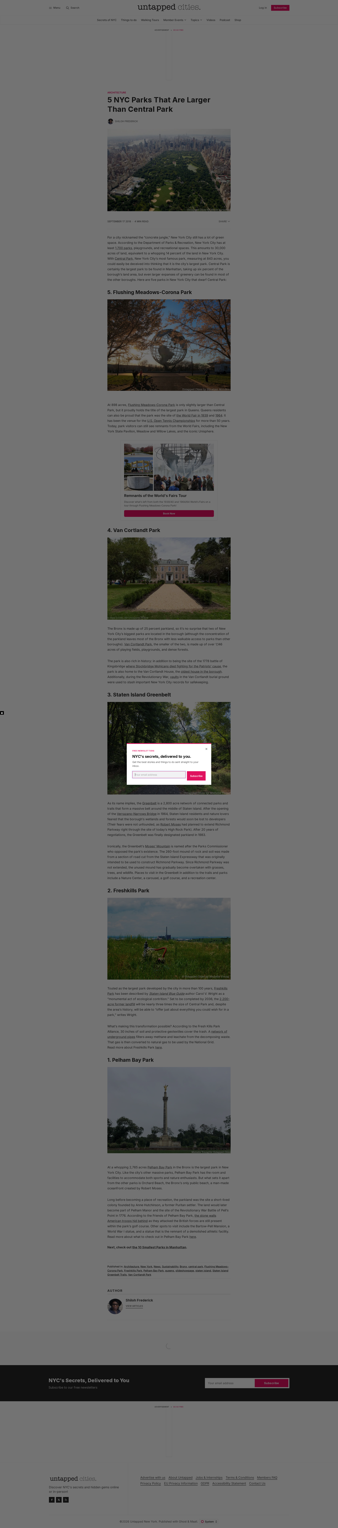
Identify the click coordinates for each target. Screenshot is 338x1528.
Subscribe (196, 775)
